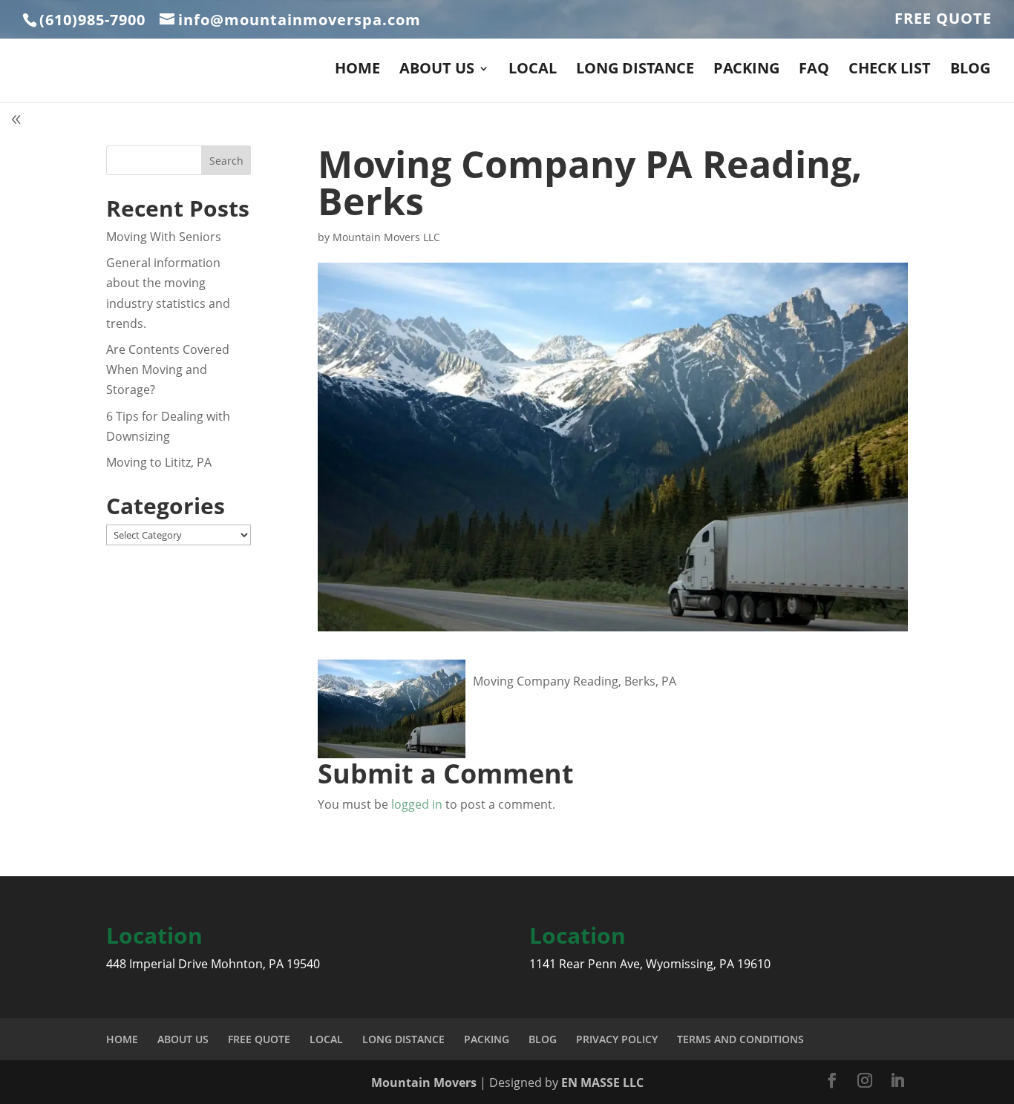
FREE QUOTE (943, 19)
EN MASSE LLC (602, 1082)
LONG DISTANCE (635, 70)
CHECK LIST (889, 70)
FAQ (814, 70)
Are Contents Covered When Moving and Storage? (167, 369)
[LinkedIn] (897, 1081)
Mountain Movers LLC (386, 237)
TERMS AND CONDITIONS (740, 1039)
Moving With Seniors (163, 237)
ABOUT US (436, 70)
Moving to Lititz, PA (159, 462)
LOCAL (532, 70)
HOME (357, 70)
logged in (416, 804)
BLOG (970, 70)
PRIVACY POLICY (617, 1039)
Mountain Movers (425, 1082)
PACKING (746, 70)
